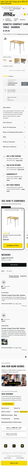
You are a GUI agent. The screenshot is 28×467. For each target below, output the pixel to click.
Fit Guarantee (5, 418)
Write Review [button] (14, 265)
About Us (17, 408)
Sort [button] (2, 271)
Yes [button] (14, 303)
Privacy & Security (7, 457)
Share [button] (20, 303)
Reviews (16, 418)
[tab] (14, 276)
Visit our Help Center (14, 383)
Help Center (18, 422)
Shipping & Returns (7, 422)
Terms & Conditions (20, 457)
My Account (5, 408)
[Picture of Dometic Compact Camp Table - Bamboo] (4, 61)
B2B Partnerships (7, 415)
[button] (4, 342)
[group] (14, 258)
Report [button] (16, 303)
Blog (15, 415)
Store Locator (5, 411)
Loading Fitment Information (12, 80)
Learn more (19, 160)
